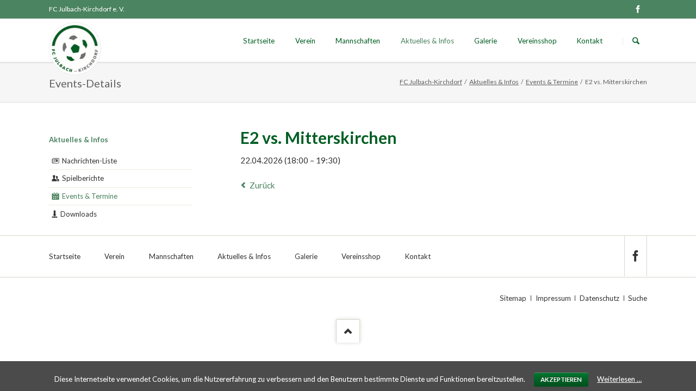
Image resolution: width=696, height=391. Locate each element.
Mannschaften (357, 40)
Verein (305, 40)
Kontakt (589, 40)
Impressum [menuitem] (553, 298)
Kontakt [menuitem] (418, 256)
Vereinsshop (537, 40)
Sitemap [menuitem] (513, 298)
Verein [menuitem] (114, 256)
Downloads (78, 214)
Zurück (262, 185)
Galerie (485, 40)
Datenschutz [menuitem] (599, 298)
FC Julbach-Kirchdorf (431, 82)
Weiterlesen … (619, 379)
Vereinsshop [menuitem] (361, 256)
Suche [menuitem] (637, 298)
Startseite (259, 40)
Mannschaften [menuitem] (171, 256)
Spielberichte (83, 178)
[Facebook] (638, 9)
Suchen (636, 41)
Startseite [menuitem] (64, 256)
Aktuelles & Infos (427, 40)
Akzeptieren (561, 379)
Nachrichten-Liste (89, 160)
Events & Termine (552, 82)
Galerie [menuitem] (306, 256)
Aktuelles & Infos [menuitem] (244, 256)
